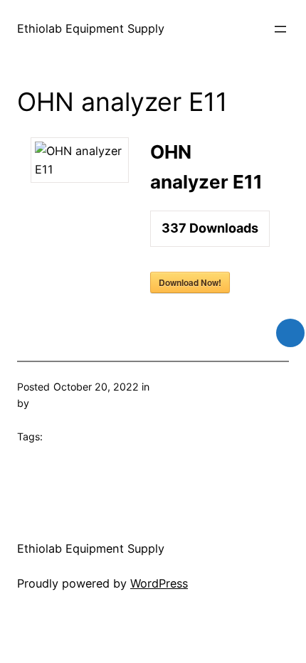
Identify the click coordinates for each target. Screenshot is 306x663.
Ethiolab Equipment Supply (90, 28)
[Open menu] (280, 29)
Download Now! (190, 282)
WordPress (159, 583)
